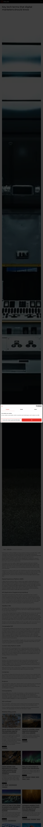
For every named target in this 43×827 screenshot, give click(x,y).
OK (31, 419)
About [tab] (35, 409)
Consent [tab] (7, 409)
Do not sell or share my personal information (11, 419)
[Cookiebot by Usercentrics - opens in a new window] (37, 406)
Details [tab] (21, 409)
